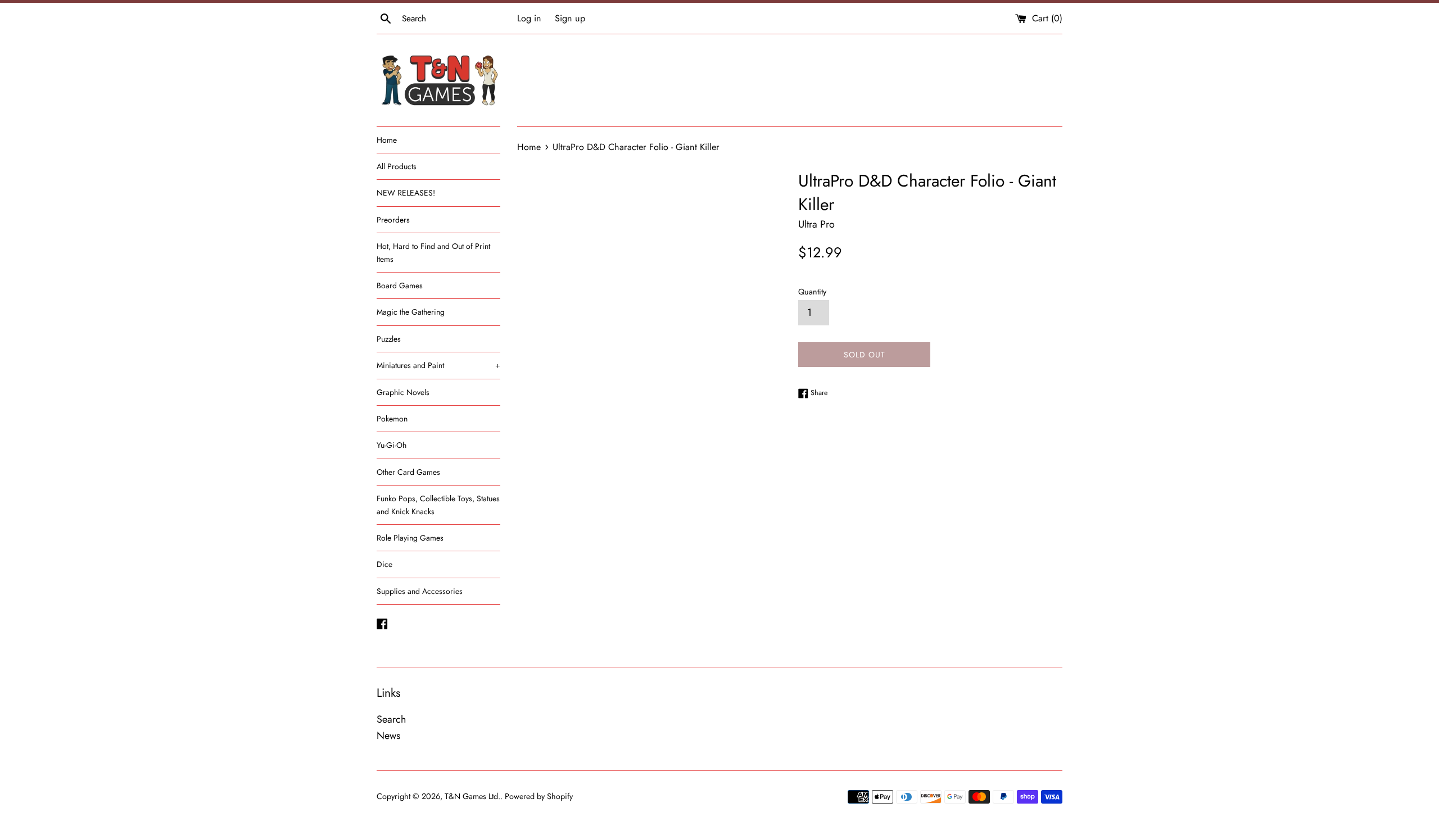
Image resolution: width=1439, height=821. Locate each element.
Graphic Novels (403, 392)
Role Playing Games (410, 537)
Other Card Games (408, 472)
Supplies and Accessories (420, 591)
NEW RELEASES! (406, 192)
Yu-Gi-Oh (391, 445)
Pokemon (392, 418)
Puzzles (389, 338)
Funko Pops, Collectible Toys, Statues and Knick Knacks (438, 504)
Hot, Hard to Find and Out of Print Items (433, 252)
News (388, 735)
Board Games (400, 285)
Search (391, 719)
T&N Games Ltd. (472, 796)
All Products (397, 166)
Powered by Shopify (539, 796)
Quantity (812, 291)
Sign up (570, 18)
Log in (529, 18)
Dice (384, 564)
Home (387, 140)
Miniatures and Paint (438, 365)
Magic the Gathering (411, 311)
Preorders (393, 219)
